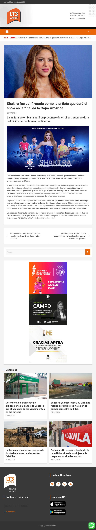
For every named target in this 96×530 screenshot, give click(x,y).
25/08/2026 (10, 415)
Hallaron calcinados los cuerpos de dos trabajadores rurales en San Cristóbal (25, 453)
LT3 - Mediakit (9, 512)
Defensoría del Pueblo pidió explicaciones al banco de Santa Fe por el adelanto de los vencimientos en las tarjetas (25, 407)
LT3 (54, 525)
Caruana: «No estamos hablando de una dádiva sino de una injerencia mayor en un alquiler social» (70, 453)
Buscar (87, 252)
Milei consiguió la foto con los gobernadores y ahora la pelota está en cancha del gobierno (70, 236)
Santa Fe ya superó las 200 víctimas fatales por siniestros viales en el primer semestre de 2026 (70, 405)
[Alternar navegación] (7, 32)
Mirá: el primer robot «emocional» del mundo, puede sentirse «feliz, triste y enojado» (25, 236)
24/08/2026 (10, 460)
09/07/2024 (11, 113)
